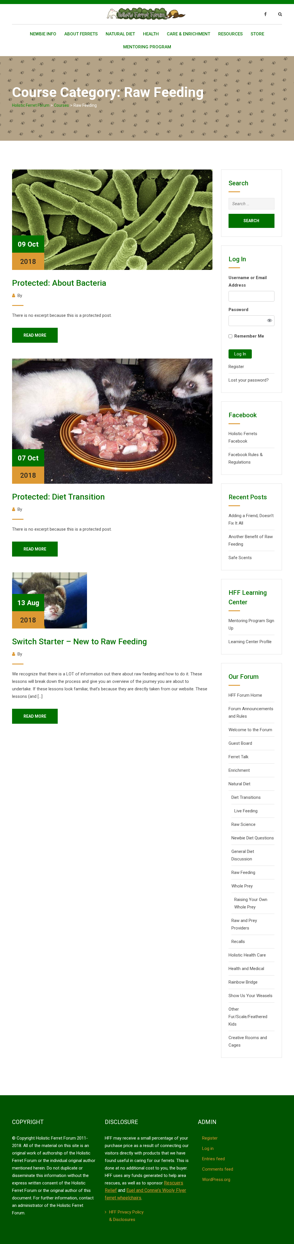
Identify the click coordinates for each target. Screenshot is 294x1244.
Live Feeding (246, 811)
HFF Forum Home (245, 695)
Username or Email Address (248, 281)
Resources (230, 34)
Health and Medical (246, 968)
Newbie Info (43, 34)
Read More (35, 335)
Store (257, 34)
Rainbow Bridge (243, 982)
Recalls (238, 941)
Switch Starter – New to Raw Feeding (79, 641)
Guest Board (240, 743)
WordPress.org (216, 1179)
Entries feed (213, 1158)
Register (236, 366)
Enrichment (239, 770)
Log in (208, 1148)
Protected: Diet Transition (58, 497)
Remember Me (249, 336)
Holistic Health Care (247, 955)
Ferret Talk (238, 756)
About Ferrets (81, 34)
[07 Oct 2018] (112, 420)
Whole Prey (242, 886)
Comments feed (217, 1169)
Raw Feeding (243, 872)
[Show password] (269, 320)
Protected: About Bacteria (59, 283)
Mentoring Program (147, 46)
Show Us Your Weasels (250, 995)
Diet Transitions (246, 797)
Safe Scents (240, 557)
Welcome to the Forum (250, 729)
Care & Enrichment (188, 34)
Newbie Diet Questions (252, 838)
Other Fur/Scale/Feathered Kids (248, 1017)
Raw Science (243, 824)
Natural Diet (120, 34)
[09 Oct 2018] (112, 219)
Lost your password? (249, 380)
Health (151, 34)
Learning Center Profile (250, 641)
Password (238, 309)
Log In (240, 354)
